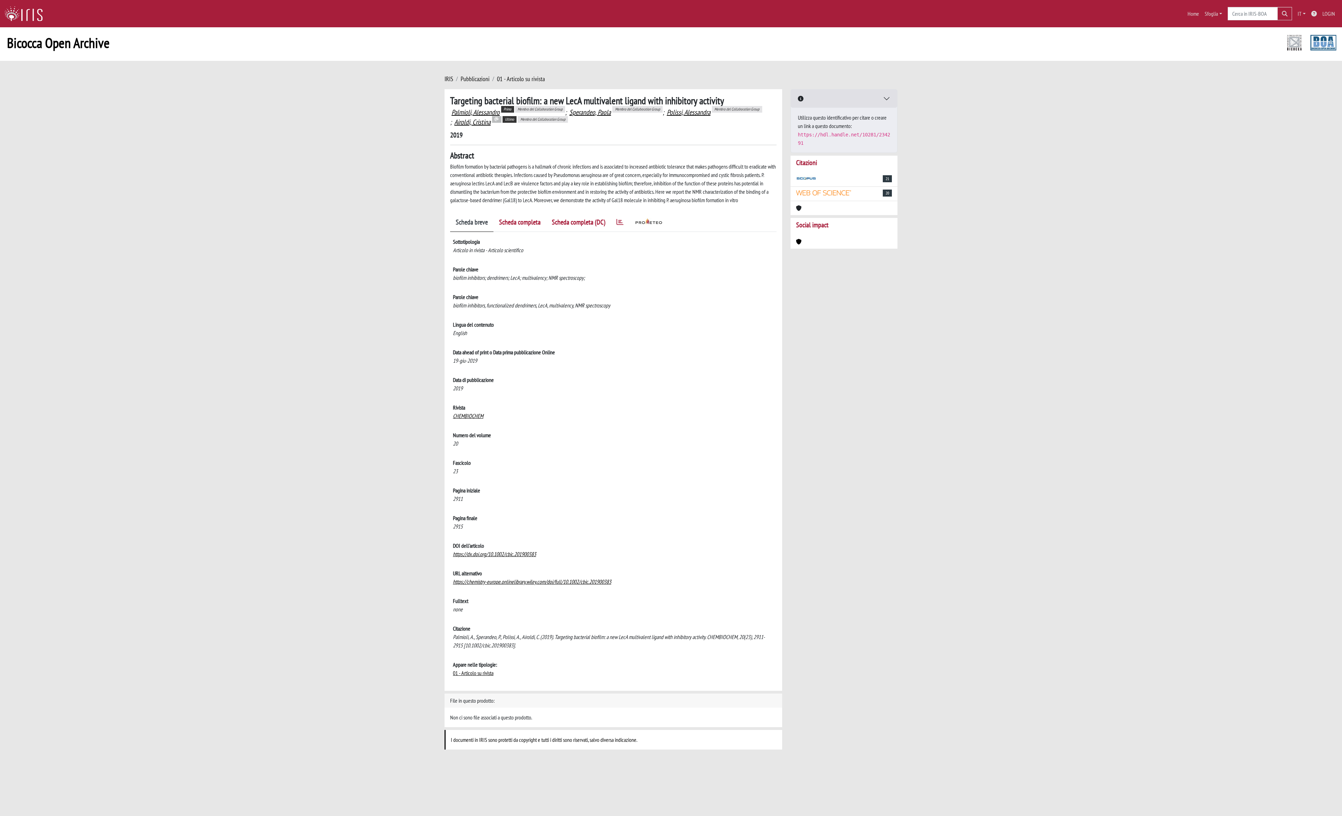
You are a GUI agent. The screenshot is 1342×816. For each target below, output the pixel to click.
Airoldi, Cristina (472, 122)
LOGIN (1328, 13)
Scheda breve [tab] (472, 222)
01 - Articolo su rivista (521, 79)
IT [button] (1299, 13)
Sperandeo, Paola (590, 112)
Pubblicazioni (475, 79)
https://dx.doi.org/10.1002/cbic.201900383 (494, 554)
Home (1193, 13)
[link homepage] (26, 13)
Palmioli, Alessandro (476, 112)
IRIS (449, 79)
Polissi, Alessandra (688, 112)
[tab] (620, 223)
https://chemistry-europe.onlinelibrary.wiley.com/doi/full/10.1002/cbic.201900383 (532, 581)
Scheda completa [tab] (520, 222)
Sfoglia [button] (1211, 13)
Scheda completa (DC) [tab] (578, 222)
